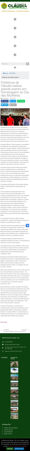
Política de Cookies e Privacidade (17, 446)
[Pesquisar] (27, 63)
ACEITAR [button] (10, 448)
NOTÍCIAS (12, 73)
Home (6, 73)
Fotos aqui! (3, 322)
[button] (15, 67)
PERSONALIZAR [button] (19, 448)
